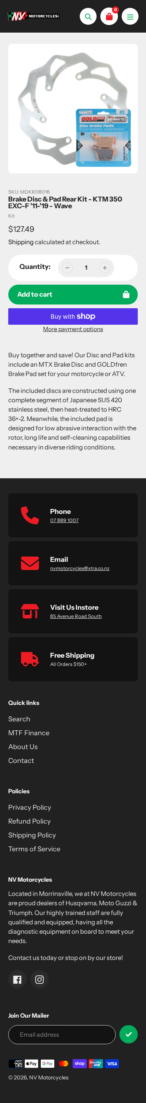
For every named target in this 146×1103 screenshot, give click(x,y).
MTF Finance (28, 733)
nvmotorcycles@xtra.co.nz (79, 568)
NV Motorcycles (49, 1077)
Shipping (21, 242)
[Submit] (128, 1034)
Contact (21, 761)
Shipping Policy (32, 835)
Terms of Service (34, 849)
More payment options (73, 329)
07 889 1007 (64, 520)
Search (19, 719)
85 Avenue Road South (76, 616)
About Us (23, 747)
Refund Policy (29, 821)
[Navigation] (130, 16)
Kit (11, 216)
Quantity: (35, 267)
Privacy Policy (29, 807)
